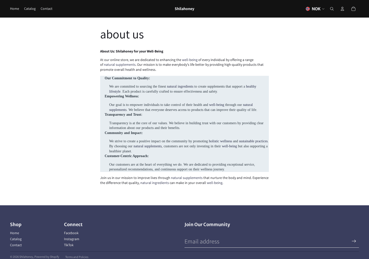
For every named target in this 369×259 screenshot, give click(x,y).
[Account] (342, 8)
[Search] (331, 8)
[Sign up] (354, 241)
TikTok (69, 245)
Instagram (71, 239)
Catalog (16, 239)
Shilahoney (26, 256)
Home (14, 233)
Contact (16, 245)
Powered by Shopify (46, 256)
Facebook (71, 233)
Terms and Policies (76, 257)
